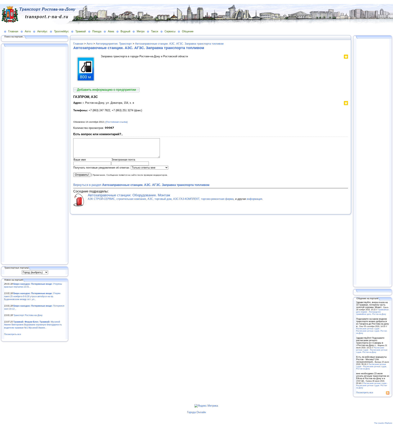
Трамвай (80, 31)
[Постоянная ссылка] (117, 122)
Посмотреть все (12, 334)
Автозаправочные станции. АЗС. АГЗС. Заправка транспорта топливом (179, 43)
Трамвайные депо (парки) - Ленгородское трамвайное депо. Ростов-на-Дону (372, 311)
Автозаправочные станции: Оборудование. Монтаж (129, 195)
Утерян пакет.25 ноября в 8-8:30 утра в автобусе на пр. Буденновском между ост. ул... (32, 296)
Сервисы (170, 31)
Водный (125, 31)
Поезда (96, 31)
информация (254, 198)
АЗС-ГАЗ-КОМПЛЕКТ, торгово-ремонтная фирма (203, 198)
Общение (187, 31)
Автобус (42, 31)
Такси (154, 31)
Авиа (111, 31)
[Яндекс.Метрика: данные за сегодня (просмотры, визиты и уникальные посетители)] (206, 405)
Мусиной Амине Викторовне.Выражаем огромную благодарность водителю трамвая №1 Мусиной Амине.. (33, 324)
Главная (13, 31)
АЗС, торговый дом (160, 198)
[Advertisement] (35, 154)
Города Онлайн (196, 412)
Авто (28, 31)
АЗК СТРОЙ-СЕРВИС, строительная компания (117, 198)
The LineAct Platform (383, 423)
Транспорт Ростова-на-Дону (28, 315)
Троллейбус (61, 31)
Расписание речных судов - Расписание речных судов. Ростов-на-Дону (371, 330)
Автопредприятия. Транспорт (114, 43)
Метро (141, 31)
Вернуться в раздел (141, 185)
